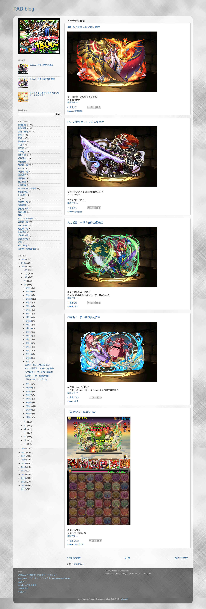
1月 (25, 444)
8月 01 (29, 417)
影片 (20, 138)
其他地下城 (23, 222)
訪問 (20, 242)
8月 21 (29, 325)
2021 (23, 456)
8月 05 (29, 403)
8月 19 (29, 332)
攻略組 (21, 152)
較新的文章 (74, 558)
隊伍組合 (22, 155)
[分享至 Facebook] (96, 107)
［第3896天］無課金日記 (81, 412)
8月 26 (29, 306)
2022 (23, 452)
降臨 (20, 215)
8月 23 (29, 317)
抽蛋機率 (22, 141)
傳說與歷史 (23, 192)
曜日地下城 (23, 229)
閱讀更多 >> (72, 102)
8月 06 (29, 399)
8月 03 (29, 410)
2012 (23, 489)
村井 (20, 145)
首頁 (127, 558)
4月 (25, 433)
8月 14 (29, 350)
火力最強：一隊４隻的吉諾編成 (85, 222)
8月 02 (29, 414)
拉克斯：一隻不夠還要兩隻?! (83, 317)
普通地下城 (23, 235)
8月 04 (29, 406)
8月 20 (29, 328)
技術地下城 (23, 209)
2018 (23, 467)
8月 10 (29, 384)
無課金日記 (79, 544)
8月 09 (29, 388)
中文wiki (21, 592)
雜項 (76, 306)
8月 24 (29, 314)
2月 (25, 440)
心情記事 (22, 185)
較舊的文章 (181, 558)
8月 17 (29, 339)
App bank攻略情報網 (27, 585)
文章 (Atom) (79, 564)
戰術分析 (22, 162)
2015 (23, 478)
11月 (26, 274)
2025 (23, 263)
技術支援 (22, 212)
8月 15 (29, 347)
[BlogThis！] (91, 107)
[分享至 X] (94, 107)
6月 (25, 426)
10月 (26, 277)
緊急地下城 (23, 202)
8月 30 (29, 291)
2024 (23, 267)
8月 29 (29, 295)
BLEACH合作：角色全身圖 (41, 65)
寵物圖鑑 (78, 111)
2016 (23, 474)
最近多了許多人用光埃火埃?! (83, 27)
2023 (23, 449)
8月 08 (29, 391)
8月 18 (29, 336)
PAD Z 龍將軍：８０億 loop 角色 (85, 122)
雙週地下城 (23, 165)
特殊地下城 (23, 172)
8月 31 (29, 288)
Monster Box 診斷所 (27, 189)
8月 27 (29, 303)
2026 (23, 259)
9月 (25, 281)
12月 (26, 270)
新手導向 (22, 158)
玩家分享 (22, 232)
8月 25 (29, 310)
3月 (25, 437)
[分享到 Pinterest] (99, 107)
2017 (23, 471)
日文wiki (21, 582)
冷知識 (21, 148)
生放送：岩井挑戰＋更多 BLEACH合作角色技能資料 (45, 94)
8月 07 (29, 395)
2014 (23, 482)
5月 (25, 429)
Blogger (124, 599)
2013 (23, 485)
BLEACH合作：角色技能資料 (42, 79)
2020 (23, 460)
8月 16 (29, 343)
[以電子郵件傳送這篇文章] (88, 107)
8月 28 (29, 299)
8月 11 (29, 362)
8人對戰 (21, 195)
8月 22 (29, 321)
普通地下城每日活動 (27, 249)
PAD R (21, 168)
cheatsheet (23, 225)
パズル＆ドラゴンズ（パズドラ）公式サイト (37, 575)
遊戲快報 (22, 125)
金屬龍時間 (23, 588)
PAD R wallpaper (25, 219)
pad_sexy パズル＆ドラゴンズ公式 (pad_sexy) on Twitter (44, 578)
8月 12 (29, 358)
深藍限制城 (23, 239)
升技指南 (22, 178)
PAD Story (22, 245)
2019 (23, 463)
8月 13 (29, 354)
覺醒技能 (22, 205)
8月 (25, 285)
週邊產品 (22, 175)
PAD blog (23, 9)
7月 (25, 422)
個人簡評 (22, 182)
